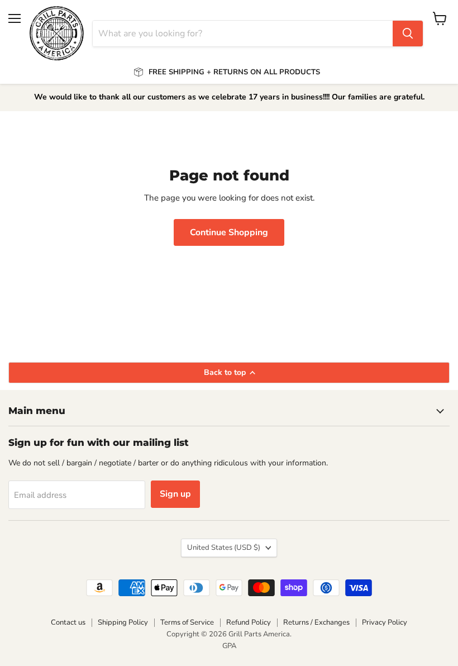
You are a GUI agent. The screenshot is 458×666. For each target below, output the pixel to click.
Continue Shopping (229, 232)
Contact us (68, 622)
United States (223, 548)
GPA (229, 646)
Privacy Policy (384, 622)
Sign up (175, 494)
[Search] (408, 33)
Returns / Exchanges (316, 622)
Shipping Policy (123, 622)
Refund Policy (248, 622)
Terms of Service (187, 622)
